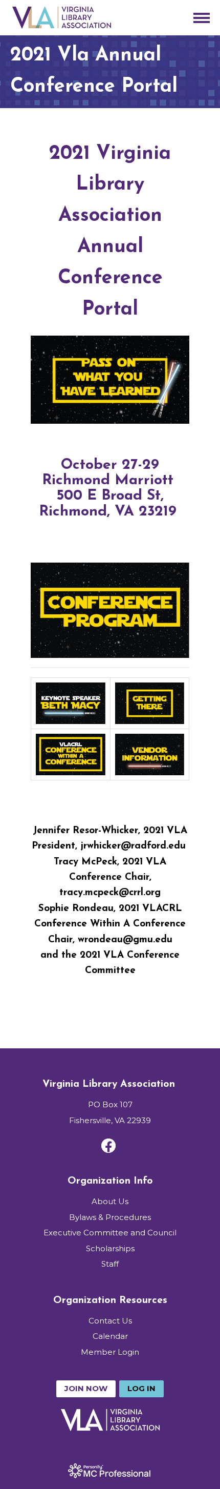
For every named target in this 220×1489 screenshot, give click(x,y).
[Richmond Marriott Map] (179, 512)
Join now (85, 1388)
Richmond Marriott (107, 480)
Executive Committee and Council (110, 1232)
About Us (110, 1201)
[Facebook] (108, 1146)
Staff (110, 1264)
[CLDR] (61, 17)
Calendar (110, 1336)
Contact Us (110, 1321)
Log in (141, 1388)
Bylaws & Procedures (110, 1217)
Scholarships (110, 1248)
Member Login (110, 1352)
